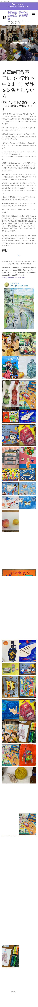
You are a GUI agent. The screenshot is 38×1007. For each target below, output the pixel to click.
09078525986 (18, 4)
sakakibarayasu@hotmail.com (19, 7)
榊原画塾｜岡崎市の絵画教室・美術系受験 (18, 15)
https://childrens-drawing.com (13, 277)
